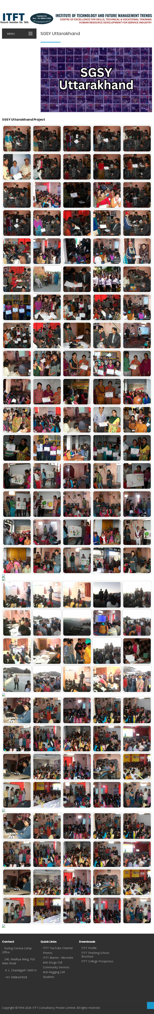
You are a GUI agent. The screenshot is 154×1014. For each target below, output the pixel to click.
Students (48, 977)
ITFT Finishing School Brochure (95, 954)
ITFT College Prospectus (97, 961)
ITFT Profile (89, 948)
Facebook (4, 10)
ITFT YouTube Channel (58, 948)
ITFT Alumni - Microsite (58, 957)
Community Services (56, 967)
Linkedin (30, 10)
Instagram (17, 10)
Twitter (10, 10)
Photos (47, 953)
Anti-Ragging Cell (54, 972)
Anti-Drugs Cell (52, 962)
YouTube (23, 10)
